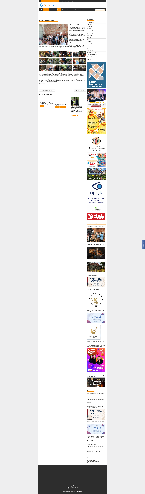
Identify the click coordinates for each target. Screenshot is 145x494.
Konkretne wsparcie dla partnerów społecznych (95, 399)
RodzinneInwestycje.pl (91, 460)
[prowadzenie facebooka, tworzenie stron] (96, 219)
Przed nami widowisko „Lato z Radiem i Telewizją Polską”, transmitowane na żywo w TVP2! (96, 346)
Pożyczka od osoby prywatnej (72, 487)
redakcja (79, 106)
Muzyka (88, 35)
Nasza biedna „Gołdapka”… (79, 90)
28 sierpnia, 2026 (74, 106)
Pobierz (88, 41)
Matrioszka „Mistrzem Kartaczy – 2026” (94, 451)
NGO (88, 37)
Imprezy (54, 9)
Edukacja (76, 115)
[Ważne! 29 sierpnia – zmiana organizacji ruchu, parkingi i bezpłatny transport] (96, 318)
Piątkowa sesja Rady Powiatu (59, 1)
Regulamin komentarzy (79, 9)
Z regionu (88, 56)
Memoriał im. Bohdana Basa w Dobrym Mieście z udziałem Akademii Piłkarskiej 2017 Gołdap (95, 342)
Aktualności (46, 9)
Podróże (88, 43)
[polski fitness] (96, 212)
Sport (50, 9)
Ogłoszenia (89, 39)
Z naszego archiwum (65, 9)
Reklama (72, 9)
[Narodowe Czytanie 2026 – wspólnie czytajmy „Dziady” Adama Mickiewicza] (96, 282)
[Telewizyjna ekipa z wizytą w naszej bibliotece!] (96, 235)
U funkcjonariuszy (90, 52)
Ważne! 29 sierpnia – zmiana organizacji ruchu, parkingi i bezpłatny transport (95, 311)
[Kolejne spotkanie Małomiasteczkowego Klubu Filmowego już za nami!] (96, 253)
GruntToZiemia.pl (90, 457)
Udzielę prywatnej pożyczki (72, 488)
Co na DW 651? (74, 1)
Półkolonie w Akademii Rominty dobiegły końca (95, 393)
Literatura (89, 33)
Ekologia (88, 26)
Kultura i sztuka (90, 31)
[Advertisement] (85, 5)
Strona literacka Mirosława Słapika (93, 461)
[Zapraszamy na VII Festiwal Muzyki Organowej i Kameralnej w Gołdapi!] (96, 382)
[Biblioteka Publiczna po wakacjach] (96, 299)
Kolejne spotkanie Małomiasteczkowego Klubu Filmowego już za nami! (95, 245)
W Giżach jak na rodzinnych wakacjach (47, 90)
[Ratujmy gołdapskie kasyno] (96, 267)
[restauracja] (96, 180)
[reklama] (96, 134)
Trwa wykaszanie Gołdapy (91, 444)
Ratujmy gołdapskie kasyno (92, 260)
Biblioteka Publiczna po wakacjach (93, 289)
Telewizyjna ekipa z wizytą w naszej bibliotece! (95, 226)
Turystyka (58, 9)
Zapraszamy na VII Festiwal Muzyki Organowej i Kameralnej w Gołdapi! (95, 376)
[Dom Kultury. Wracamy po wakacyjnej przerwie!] (93, 333)
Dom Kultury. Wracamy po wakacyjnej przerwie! (95, 325)
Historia (88, 28)
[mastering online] (96, 107)
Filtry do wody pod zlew (72, 485)
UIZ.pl (88, 462)
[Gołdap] (41, 9)
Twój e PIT (72, 486)
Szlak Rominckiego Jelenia (92, 449)
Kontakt (86, 9)
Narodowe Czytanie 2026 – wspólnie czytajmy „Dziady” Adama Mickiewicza (95, 275)
